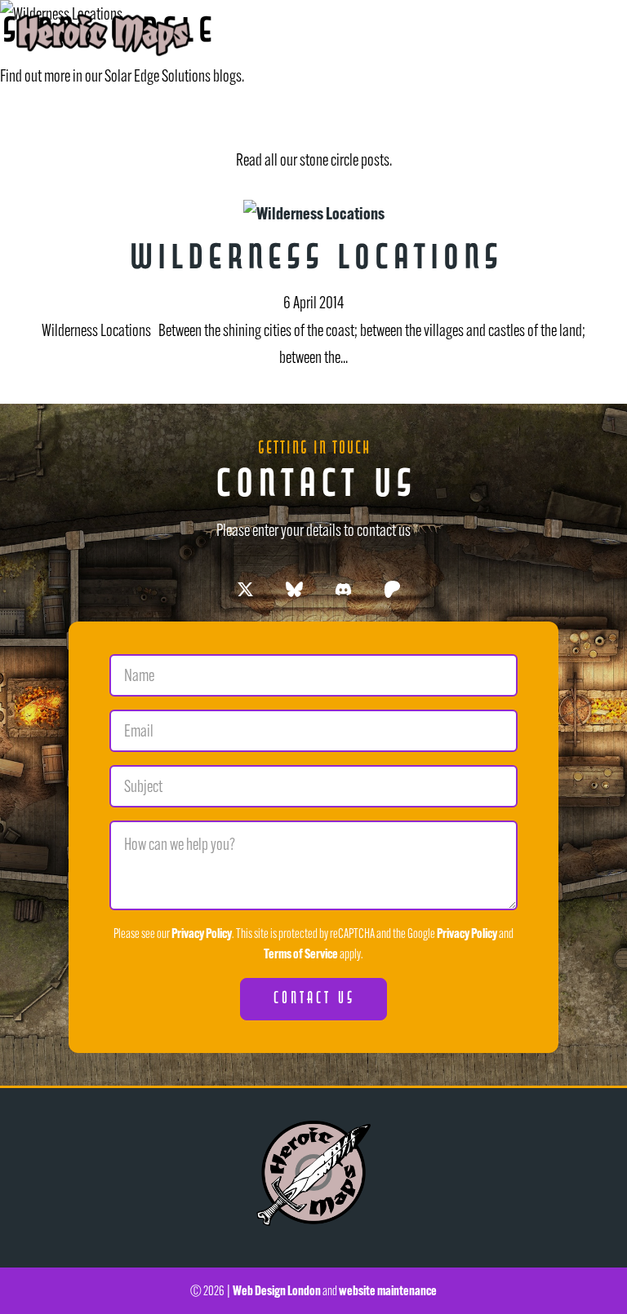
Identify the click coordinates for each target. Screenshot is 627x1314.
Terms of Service (301, 953)
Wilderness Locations (313, 261)
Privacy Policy (201, 933)
